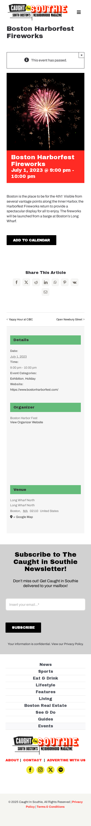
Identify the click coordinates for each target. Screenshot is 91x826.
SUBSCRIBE (45, 427)
